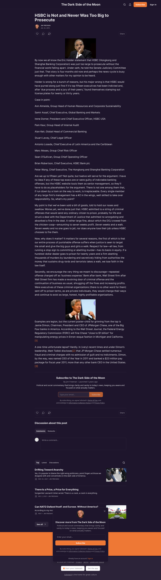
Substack (68, 574)
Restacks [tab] (51, 431)
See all (40, 524)
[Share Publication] (130, 4)
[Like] (37, 33)
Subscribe (140, 4)
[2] (73, 350)
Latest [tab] (44, 462)
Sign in (153, 4)
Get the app (93, 568)
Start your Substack (74, 568)
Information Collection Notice (80, 551)
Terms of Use (92, 549)
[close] (105, 511)
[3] (36, 366)
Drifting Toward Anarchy (49, 469)
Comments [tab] (40, 431)
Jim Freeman (45, 25)
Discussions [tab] (54, 462)
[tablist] (45, 431)
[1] (36, 340)
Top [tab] (37, 462)
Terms (85, 562)
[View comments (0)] (43, 33)
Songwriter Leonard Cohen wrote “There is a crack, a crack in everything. (66, 493)
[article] (80, 476)
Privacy (79, 562)
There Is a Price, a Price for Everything (56, 489)
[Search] (124, 4)
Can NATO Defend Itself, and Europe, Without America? (66, 506)
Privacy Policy (99, 551)
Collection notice (97, 562)
